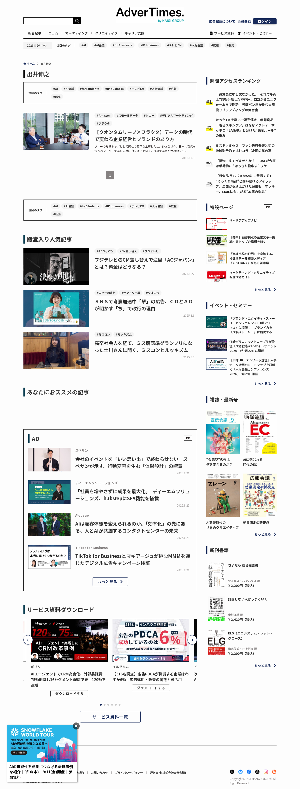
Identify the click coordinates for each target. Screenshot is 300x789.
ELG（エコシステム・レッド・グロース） (250, 636)
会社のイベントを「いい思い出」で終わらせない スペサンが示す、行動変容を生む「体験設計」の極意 (131, 462)
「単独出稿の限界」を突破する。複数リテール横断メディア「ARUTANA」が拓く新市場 (252, 258)
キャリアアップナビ (243, 220)
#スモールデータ (127, 115)
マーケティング (76, 33)
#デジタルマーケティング (176, 115)
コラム (53, 33)
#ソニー (149, 115)
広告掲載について (222, 21)
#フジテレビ (151, 251)
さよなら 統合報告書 (243, 565)
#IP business (149, 45)
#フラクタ (103, 123)
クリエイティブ (106, 33)
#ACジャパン (105, 251)
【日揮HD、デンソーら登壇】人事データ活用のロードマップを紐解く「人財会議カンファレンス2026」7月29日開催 (253, 367)
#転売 (230, 45)
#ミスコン (103, 334)
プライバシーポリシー (129, 772)
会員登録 (244, 21)
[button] (28, 640)
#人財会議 (196, 45)
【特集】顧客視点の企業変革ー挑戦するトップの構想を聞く (252, 239)
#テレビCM (174, 45)
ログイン (265, 21)
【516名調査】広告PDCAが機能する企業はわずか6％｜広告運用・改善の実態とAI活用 (150, 676)
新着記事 (34, 33)
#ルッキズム (124, 334)
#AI (83, 45)
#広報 (215, 45)
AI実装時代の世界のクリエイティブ (222, 525)
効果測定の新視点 (256, 522)
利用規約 (78, 772)
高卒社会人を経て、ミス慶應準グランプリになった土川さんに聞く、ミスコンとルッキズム (143, 346)
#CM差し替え (128, 251)
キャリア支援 (134, 33)
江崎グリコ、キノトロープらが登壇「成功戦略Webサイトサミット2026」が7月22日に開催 (252, 346)
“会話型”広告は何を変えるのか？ (219, 462)
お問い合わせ (99, 772)
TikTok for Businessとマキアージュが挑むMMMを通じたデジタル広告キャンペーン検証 (132, 559)
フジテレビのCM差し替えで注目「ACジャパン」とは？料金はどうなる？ (145, 263)
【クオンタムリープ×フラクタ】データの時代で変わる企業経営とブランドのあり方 (143, 135)
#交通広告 (152, 293)
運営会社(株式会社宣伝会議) (168, 772)
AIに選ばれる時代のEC (252, 462)
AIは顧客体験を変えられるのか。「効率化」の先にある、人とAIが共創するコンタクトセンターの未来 (130, 527)
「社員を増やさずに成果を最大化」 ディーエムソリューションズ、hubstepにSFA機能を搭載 (132, 495)
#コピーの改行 (106, 293)
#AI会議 (99, 45)
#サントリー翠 (130, 293)
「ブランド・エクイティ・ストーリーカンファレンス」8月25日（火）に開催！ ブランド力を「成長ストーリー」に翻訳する (252, 325)
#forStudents (122, 45)
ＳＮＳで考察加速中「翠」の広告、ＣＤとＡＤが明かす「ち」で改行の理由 (143, 305)
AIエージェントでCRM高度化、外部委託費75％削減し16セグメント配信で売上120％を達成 (68, 679)
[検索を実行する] (77, 20)
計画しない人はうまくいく (247, 599)
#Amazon (104, 115)
